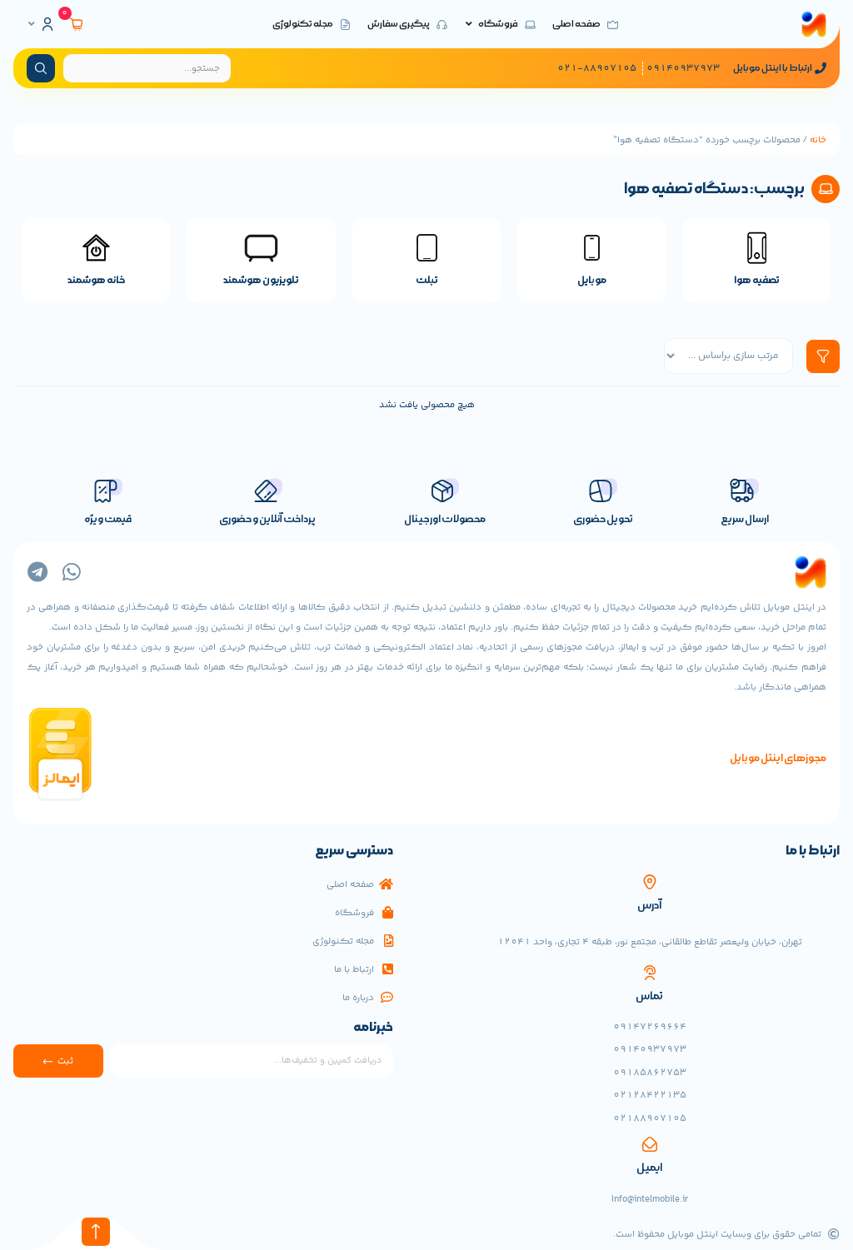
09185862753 (649, 1072)
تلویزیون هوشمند (261, 280)
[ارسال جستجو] (41, 68)
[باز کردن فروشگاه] (469, 24)
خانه (818, 139)
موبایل (591, 280)
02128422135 (649, 1095)
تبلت (427, 280)
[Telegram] (37, 571)
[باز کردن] (32, 24)
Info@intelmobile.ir (649, 1199)
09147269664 (649, 1026)
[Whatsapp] (71, 571)
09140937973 (649, 1049)
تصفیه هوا (757, 280)
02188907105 (649, 1118)
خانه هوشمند (96, 280)
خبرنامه (373, 1028)
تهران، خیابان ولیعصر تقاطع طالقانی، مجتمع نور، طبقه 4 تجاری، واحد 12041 (649, 941)
